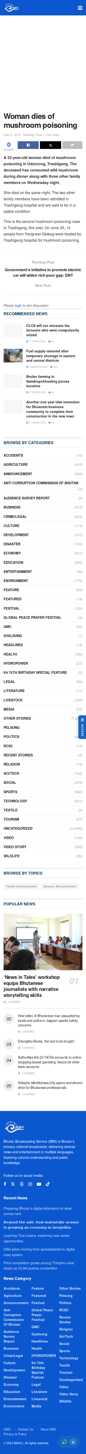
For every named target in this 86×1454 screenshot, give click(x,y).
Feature (11, 589)
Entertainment (18, 571)
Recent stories (18, 755)
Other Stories (17, 718)
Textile (10, 810)
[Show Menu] (80, 7)
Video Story (15, 846)
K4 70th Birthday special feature (35, 672)
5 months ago (38, 366)
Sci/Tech (11, 773)
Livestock (13, 700)
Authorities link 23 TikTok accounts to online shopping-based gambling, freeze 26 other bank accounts (49, 1062)
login (18, 305)
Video (9, 837)
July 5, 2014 (12, 134)
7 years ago (37, 341)
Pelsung (12, 727)
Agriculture (16, 464)
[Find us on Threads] (22, 1184)
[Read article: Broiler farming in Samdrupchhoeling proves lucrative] (13, 381)
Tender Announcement (21, 886)
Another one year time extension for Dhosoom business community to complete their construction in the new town (53, 408)
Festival (12, 608)
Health (10, 654)
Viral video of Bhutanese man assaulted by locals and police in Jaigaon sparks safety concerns (49, 1020)
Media (9, 709)
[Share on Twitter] (50, 145)
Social (10, 782)
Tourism (11, 819)
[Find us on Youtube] (39, 1184)
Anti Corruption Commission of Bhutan (41, 482)
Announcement (18, 473)
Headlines (13, 644)
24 (52, 422)
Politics (11, 736)
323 (55, 366)
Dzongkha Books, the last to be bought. (46, 1041)
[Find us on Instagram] (30, 1184)
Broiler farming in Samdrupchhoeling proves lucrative (48, 381)
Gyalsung (13, 635)
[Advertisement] (43, 61)
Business (12, 507)
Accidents (13, 455)
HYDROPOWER (16, 663)
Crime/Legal (15, 516)
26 (52, 392)
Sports (10, 791)
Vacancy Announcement (59, 886)
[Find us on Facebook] (5, 1184)
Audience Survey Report (27, 498)
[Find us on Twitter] (13, 1184)
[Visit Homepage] (11, 7)
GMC (7, 626)
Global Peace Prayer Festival (32, 617)
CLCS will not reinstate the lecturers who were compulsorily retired (52, 330)
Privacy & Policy (15, 1434)
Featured (13, 598)
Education (13, 562)
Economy (12, 553)
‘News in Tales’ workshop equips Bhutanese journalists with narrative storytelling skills (31, 985)
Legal (9, 681)
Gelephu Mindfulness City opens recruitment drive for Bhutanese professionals (50, 1085)
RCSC (8, 745)
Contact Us (25, 1429)
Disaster (12, 543)
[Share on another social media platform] (72, 145)
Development (16, 534)
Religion (12, 764)
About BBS (48, 1429)
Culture (11, 525)
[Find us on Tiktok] (48, 1184)
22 (52, 341)
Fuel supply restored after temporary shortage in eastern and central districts (50, 356)
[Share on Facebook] (28, 145)
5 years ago (37, 422)
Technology (15, 800)
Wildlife (12, 855)
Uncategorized (18, 828)
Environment (16, 580)
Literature (14, 690)
